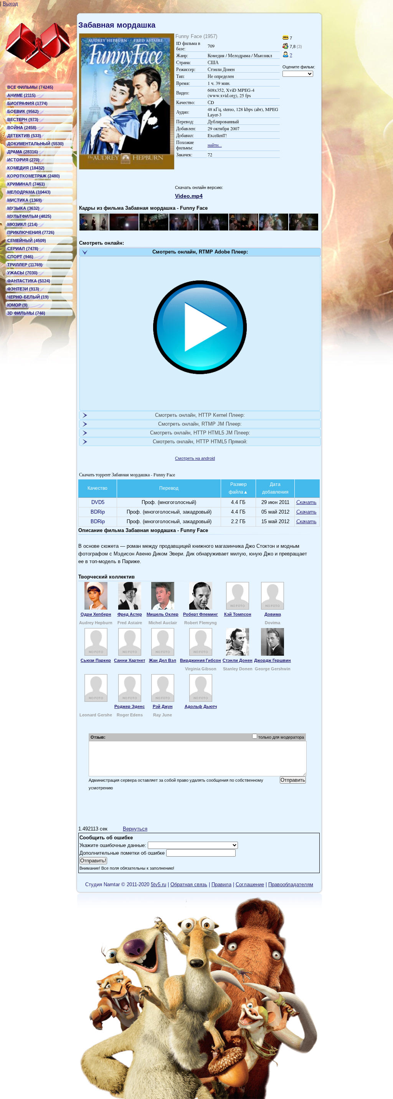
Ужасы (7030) (22, 272)
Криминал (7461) (26, 184)
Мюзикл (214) (22, 224)
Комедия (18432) (26, 168)
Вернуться (135, 829)
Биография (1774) (27, 103)
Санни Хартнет (129, 660)
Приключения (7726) (30, 232)
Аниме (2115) (21, 95)
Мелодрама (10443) (29, 192)
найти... (215, 145)
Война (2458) (21, 127)
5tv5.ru (158, 884)
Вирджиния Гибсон (200, 660)
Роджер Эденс (129, 706)
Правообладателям (290, 884)
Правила (221, 884)
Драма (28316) (22, 151)
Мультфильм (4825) (29, 216)
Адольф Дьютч (201, 706)
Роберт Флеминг (200, 614)
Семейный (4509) (26, 240)
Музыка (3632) (23, 208)
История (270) (23, 159)
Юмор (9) (17, 305)
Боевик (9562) (23, 111)
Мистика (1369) (24, 200)
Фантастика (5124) (28, 280)
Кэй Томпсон (237, 614)
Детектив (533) (24, 135)
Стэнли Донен (238, 660)
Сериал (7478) (22, 248)
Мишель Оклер (162, 614)
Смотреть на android (195, 458)
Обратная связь (188, 884)
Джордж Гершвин (272, 660)
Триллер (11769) (25, 264)
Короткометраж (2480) (33, 176)
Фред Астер (129, 614)
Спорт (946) (20, 256)
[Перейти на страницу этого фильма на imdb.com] (285, 38)
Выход (10, 4)
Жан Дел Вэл (162, 660)
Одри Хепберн (96, 614)
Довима (272, 614)
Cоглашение (250, 884)
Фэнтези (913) (23, 289)
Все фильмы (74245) (30, 87)
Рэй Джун (163, 706)
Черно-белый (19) (28, 297)
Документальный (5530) (35, 143)
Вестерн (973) (22, 119)
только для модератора (281, 737)
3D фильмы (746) (26, 313)
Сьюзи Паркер (96, 660)
